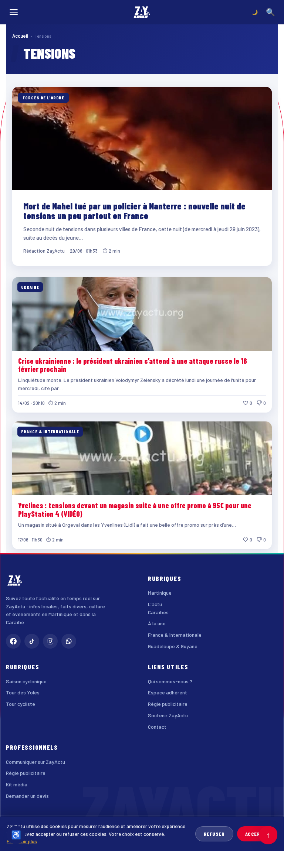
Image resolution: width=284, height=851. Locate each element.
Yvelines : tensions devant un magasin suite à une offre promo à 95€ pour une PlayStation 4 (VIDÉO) (134, 509)
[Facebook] (13, 641)
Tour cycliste (20, 704)
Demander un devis (27, 796)
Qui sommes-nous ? (170, 681)
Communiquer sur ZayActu (35, 762)
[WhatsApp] (68, 641)
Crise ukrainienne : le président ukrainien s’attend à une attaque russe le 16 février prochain (132, 364)
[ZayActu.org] (142, 12)
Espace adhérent (167, 692)
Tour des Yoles (23, 692)
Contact (157, 727)
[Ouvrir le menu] (13, 12)
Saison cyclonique (26, 681)
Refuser (214, 834)
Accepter (257, 834)
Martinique (160, 592)
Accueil (20, 36)
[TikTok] (31, 641)
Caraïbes (158, 612)
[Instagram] (50, 641)
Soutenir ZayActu (168, 715)
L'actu (155, 604)
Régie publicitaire (167, 704)
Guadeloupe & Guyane (172, 646)
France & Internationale (175, 635)
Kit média (16, 784)
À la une (157, 623)
